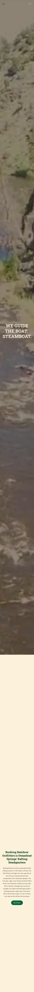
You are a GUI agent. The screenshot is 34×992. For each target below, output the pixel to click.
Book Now (17, 903)
